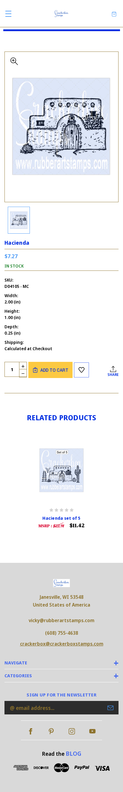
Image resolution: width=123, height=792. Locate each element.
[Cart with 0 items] (114, 13)
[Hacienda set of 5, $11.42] (61, 470)
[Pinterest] (51, 731)
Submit (110, 708)
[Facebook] (30, 731)
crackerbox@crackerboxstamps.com (61, 643)
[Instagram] (72, 731)
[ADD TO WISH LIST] (81, 369)
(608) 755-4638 (61, 633)
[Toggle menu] (8, 13)
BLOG (73, 753)
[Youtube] (92, 731)
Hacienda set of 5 (61, 518)
